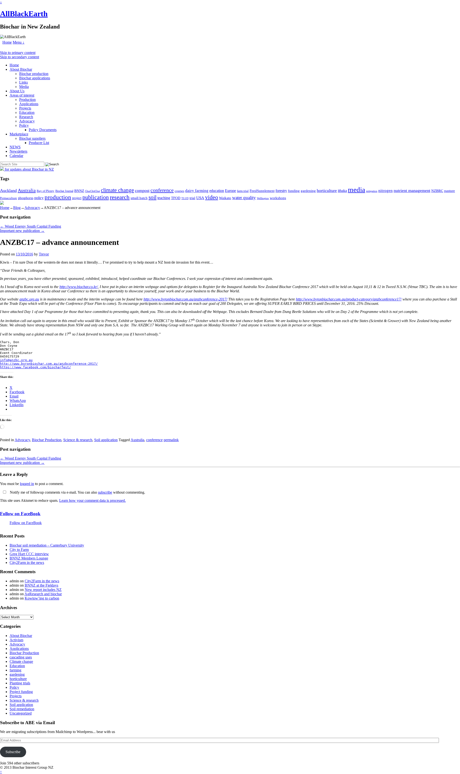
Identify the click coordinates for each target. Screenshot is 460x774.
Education (26, 112)
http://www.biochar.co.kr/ (78, 287)
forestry (281, 191)
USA (200, 198)
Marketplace (19, 134)
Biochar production (33, 74)
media (356, 189)
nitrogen (385, 190)
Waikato (225, 198)
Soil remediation (22, 709)
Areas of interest (22, 95)
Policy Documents (43, 130)
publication (95, 197)
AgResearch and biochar (43, 594)
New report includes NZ (43, 590)
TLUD (185, 198)
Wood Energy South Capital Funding (30, 226)
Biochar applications (34, 78)
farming (15, 670)
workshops (278, 198)
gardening (308, 191)
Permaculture (8, 198)
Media (24, 87)
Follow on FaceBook (20, 513)
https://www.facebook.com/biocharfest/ (35, 367)
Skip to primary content (17, 53)
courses (179, 191)
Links (23, 82)
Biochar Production (46, 440)
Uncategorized (21, 713)
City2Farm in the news (27, 562)
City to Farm (19, 550)
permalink (171, 440)
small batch (139, 198)
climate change (117, 190)
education (216, 190)
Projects (25, 108)
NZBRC (437, 191)
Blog (17, 208)
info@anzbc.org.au (16, 360)
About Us (17, 91)
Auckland (8, 190)
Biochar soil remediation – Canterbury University (47, 545)
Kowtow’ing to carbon (42, 598)
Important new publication (22, 231)
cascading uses (21, 657)
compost (142, 190)
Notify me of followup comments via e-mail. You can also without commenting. (77, 492)
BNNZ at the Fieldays (41, 585)
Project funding (21, 692)
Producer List (39, 143)
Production (27, 100)
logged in (27, 484)
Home (7, 42)
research (120, 197)
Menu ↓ (18, 42)
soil (152, 197)
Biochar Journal (64, 191)
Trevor (44, 254)
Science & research (77, 440)
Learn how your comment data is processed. (92, 500)
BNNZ (79, 191)
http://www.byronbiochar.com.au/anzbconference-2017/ (185, 299)
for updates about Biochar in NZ (29, 169)
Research (26, 117)
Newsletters (18, 151)
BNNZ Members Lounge (29, 558)
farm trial (243, 191)
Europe (230, 190)
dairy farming (196, 190)
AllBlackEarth (24, 13)
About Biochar (21, 69)
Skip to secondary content (19, 57)
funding (294, 191)
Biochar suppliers (32, 138)
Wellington (263, 198)
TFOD (175, 198)
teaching (163, 198)
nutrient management (412, 190)
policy (39, 198)
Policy (24, 125)
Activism (16, 640)
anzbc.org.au (29, 299)
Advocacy (27, 121)
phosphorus (25, 198)
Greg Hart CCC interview (29, 554)
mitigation (371, 191)
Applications (28, 104)
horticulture (327, 190)
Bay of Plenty (45, 191)
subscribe (105, 492)
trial (192, 198)
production (58, 197)
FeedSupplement (262, 191)
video (211, 197)
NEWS (15, 147)
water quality (244, 197)
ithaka (342, 191)
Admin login (63, 767)
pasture (449, 191)
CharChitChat (92, 191)
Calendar (16, 156)
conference (162, 190)
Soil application (106, 440)
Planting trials (20, 683)
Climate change (21, 661)
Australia (27, 190)
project (76, 198)
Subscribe (13, 752)
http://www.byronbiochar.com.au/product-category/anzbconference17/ (349, 299)
